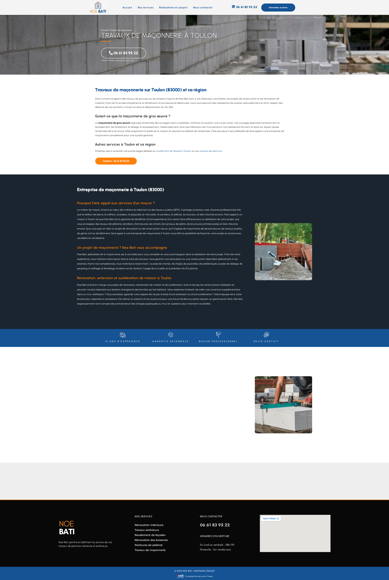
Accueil (127, 7)
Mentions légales (204, 570)
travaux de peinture (211, 151)
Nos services (146, 7)
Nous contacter (203, 7)
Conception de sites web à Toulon (199, 576)
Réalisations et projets (173, 7)
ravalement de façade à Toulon (173, 151)
